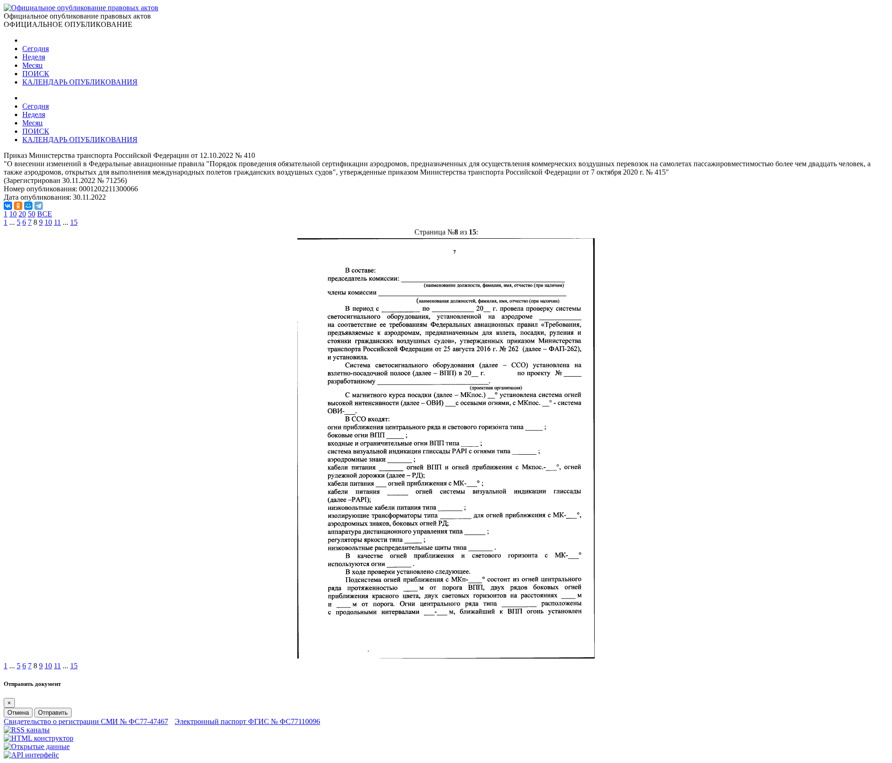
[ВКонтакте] (8, 206)
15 (74, 222)
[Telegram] (38, 206)
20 (22, 214)
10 (13, 214)
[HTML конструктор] (38, 738)
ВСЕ (44, 214)
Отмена (18, 712)
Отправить (53, 712)
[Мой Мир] (28, 206)
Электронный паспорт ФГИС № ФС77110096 (247, 721)
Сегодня (35, 48)
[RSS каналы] (27, 730)
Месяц (32, 65)
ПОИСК (35, 74)
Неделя (33, 57)
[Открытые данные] (37, 746)
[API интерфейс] (31, 755)
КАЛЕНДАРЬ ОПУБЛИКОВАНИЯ (80, 82)
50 (31, 214)
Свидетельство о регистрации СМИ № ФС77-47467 (86, 721)
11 (57, 222)
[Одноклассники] (18, 206)
